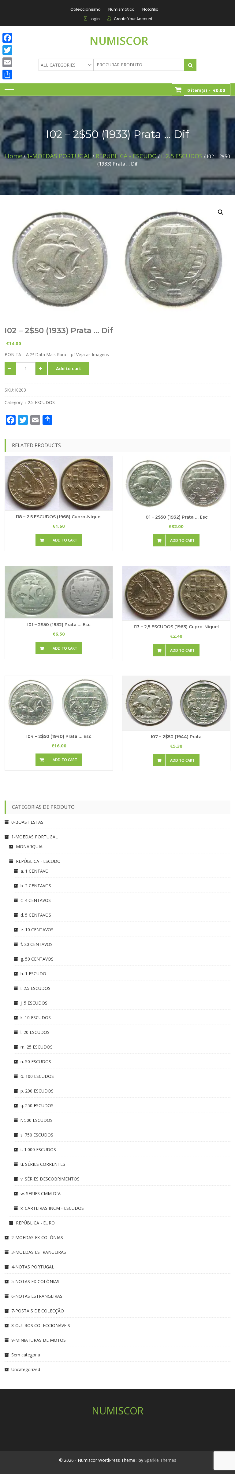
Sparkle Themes (160, 1460)
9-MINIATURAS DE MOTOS (38, 1340)
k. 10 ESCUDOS (36, 1017)
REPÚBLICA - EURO (35, 1223)
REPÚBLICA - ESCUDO (126, 156)
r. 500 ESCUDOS (37, 1120)
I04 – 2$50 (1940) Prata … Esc (58, 736)
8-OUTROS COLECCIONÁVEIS (40, 1325)
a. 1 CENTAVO (35, 871)
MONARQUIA (29, 846)
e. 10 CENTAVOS (37, 929)
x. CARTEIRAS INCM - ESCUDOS (52, 1208)
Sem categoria (25, 1355)
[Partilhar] (7, 74)
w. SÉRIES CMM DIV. (41, 1193)
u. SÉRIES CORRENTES (43, 1164)
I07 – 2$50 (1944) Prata (176, 736)
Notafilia (150, 9)
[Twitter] (7, 50)
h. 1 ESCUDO (33, 973)
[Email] (7, 62)
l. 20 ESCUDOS (35, 1032)
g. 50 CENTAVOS (37, 959)
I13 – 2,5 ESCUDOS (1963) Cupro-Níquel (176, 626)
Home (13, 156)
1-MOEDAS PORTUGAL (59, 156)
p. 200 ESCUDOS (37, 1091)
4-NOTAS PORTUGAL (32, 1267)
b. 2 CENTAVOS (36, 885)
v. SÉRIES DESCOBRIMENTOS (50, 1179)
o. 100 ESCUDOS (37, 1076)
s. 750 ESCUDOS (37, 1135)
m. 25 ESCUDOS (37, 1047)
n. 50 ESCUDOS (36, 1061)
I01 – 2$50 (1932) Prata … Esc (176, 517)
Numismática (121, 9)
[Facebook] (7, 38)
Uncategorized (25, 1369)
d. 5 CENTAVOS (36, 915)
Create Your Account (133, 18)
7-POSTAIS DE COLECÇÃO (37, 1311)
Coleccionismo (85, 9)
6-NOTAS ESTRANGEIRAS (36, 1296)
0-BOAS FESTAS (27, 822)
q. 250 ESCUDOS (37, 1105)
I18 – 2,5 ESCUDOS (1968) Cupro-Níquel (59, 517)
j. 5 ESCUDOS (34, 1003)
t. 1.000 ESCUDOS (38, 1149)
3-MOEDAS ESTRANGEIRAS (38, 1252)
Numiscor (119, 40)
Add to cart (68, 368)
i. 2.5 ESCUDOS (182, 156)
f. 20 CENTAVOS (37, 944)
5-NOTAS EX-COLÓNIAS (35, 1281)
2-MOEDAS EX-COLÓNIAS (37, 1237)
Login (95, 18)
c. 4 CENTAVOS (36, 900)
